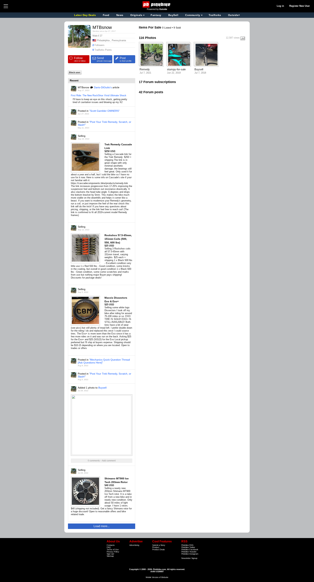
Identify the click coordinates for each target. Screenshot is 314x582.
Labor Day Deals (85, 15)
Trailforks (215, 15)
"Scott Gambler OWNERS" (104, 110)
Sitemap (110, 556)
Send (104, 59)
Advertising (134, 545)
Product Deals (158, 549)
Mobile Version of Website (157, 577)
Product (155, 547)
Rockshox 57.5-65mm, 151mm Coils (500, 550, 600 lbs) (118, 239)
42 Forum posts (151, 92)
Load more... (102, 526)
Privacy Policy (113, 552)
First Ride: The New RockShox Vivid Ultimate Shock (98, 95)
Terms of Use (113, 549)
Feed (106, 15)
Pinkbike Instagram (189, 554)
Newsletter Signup (189, 558)
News (119, 15)
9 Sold (177, 27)
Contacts (111, 545)
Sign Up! (110, 554)
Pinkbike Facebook (189, 549)
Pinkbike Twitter (188, 547)
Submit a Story (158, 545)
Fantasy (156, 15)
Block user (74, 72)
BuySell (173, 15)
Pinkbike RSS (187, 545)
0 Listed (167, 27)
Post (126, 59)
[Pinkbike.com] (157, 4)
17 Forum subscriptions (157, 82)
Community (192, 15)
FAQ (109, 547)
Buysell (102, 387)
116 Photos (147, 38)
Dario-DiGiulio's (103, 87)
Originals (136, 15)
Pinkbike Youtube (188, 552)
